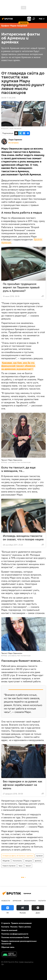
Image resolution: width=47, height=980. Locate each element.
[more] (42, 296)
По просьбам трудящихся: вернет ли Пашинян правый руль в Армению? (21, 287)
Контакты (5, 927)
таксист (28, 866)
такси (20, 866)
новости (5, 900)
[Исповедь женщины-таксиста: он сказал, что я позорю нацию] (23, 516)
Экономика (30, 900)
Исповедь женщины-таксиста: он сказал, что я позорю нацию (23, 537)
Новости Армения (8, 866)
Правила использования (21, 923)
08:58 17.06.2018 (8, 98)
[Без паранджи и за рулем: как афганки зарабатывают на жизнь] (23, 761)
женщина (28, 861)
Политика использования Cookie (15, 937)
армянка (38, 861)
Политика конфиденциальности (14, 934)
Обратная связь (7, 947)
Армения (39, 856)
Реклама (13, 927)
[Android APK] (9, 955)
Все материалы (13, 143)
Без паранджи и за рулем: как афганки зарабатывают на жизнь (22, 785)
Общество (6, 861)
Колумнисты (17, 861)
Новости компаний (9, 930)
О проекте (5, 923)
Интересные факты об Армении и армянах (17, 856)
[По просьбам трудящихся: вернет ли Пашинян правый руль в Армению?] (23, 264)
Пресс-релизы (25, 927)
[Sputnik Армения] (7, 20)
